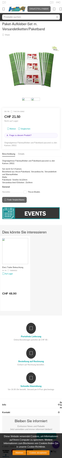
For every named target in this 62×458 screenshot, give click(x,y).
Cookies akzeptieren (38, 453)
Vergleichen (25, 129)
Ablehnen (19, 453)
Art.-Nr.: (7, 111)
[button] (6, 34)
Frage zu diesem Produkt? (20, 135)
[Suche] (57, 17)
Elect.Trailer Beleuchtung (12, 267)
